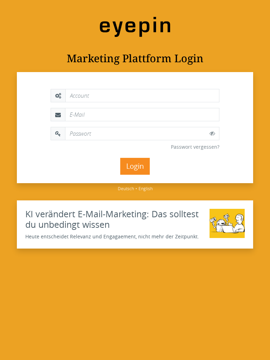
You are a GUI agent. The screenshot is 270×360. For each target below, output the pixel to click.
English (146, 189)
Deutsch (126, 189)
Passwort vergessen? (195, 146)
